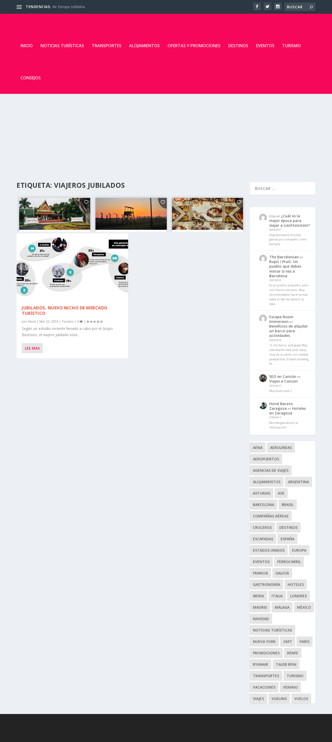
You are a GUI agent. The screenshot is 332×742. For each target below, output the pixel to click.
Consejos (30, 78)
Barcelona (263, 504)
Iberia (258, 595)
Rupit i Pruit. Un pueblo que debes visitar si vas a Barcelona (285, 268)
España (287, 538)
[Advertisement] (166, 132)
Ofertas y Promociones (194, 45)
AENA (257, 447)
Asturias (261, 493)
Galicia (282, 573)
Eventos (265, 45)
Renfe (292, 652)
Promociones (266, 652)
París (304, 641)
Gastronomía (266, 584)
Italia (277, 595)
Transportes (106, 45)
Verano (290, 687)
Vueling (279, 698)
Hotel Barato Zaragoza (281, 406)
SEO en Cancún (282, 376)
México (304, 607)
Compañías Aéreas (270, 516)
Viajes (258, 698)
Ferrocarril (289, 561)
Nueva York (264, 641)
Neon (32, 321)
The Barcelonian (284, 256)
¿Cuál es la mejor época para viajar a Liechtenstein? (289, 220)
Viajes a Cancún (283, 381)
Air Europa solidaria (68, 6)
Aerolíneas (281, 447)
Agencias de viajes (270, 470)
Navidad (261, 618)
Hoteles (296, 584)
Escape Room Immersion (281, 319)
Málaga (282, 607)
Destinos (238, 45)
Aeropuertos (266, 458)
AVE (281, 493)
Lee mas (32, 348)
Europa (299, 550)
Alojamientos (144, 45)
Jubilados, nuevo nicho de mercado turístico (65, 310)
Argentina (298, 481)
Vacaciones (264, 687)
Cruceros (262, 527)
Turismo (291, 45)
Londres (298, 595)
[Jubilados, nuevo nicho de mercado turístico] (72, 266)
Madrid (260, 607)
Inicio (26, 45)
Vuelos (301, 698)
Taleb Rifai (286, 664)
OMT (287, 641)
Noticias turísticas (62, 45)
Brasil (288, 504)
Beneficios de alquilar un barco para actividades (288, 331)
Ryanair (260, 664)
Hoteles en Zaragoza (287, 410)
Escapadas (263, 538)
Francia (260, 573)
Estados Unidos (269, 550)
